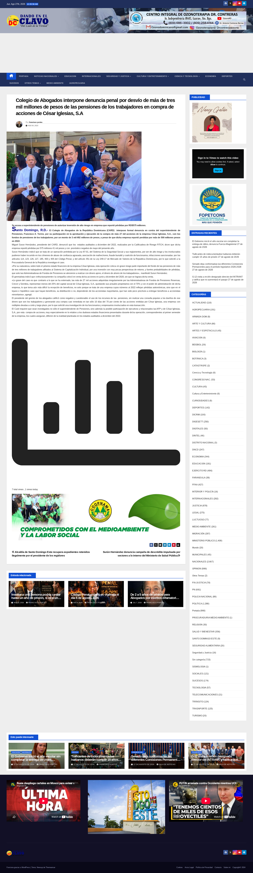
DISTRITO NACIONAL (203, 443)
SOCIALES (197, 674)
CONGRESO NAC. (201, 380)
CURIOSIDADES (200, 401)
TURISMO (197, 716)
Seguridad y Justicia (118, 76)
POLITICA (197, 604)
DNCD (195, 450)
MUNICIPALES (199, 555)
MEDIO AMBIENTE (201, 527)
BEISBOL (196, 345)
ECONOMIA (198, 457)
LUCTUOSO (198, 520)
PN (193, 590)
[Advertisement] (126, 52)
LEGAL (195, 513)
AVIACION (197, 338)
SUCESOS (197, 681)
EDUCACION (70, 76)
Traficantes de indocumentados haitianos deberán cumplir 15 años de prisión (94, 760)
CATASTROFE (199, 366)
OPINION (196, 569)
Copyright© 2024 (239, 867)
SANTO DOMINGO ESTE (204, 639)
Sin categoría (198, 660)
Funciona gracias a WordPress (19, 867)
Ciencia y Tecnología (186, 76)
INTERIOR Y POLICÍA (203, 492)
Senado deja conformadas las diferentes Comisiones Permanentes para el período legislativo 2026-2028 (155, 760)
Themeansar (50, 867)
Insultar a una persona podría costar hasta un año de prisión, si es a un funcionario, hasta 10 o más (35, 598)
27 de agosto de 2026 (24, 764)
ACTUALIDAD (199, 303)
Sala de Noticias (167, 764)
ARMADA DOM (199, 317)
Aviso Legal (189, 867)
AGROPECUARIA (201, 310)
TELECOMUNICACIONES (205, 695)
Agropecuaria (77, 83)
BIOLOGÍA (197, 352)
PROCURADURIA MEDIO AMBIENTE (210, 618)
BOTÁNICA (197, 359)
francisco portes (35, 122)
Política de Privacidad (204, 867)
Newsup (40, 867)
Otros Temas (32, 83)
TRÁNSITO (197, 702)
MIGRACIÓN (198, 534)
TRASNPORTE (199, 709)
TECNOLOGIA (199, 688)
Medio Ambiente (55, 83)
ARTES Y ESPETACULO (204, 331)
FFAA (195, 485)
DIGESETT (197, 422)
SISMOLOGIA (198, 667)
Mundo (195, 548)
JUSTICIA (197, 506)
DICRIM (196, 415)
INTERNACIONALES (202, 499)
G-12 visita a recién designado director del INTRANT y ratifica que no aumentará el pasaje (214, 760)
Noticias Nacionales (45, 76)
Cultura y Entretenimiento (152, 76)
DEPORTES (198, 408)
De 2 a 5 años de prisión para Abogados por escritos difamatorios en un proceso (154, 598)
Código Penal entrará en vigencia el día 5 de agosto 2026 (95, 596)
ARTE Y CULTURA (201, 324)
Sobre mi (227, 867)
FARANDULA (198, 478)
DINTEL (196, 436)
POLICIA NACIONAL (202, 597)
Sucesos (14, 83)
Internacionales (91, 76)
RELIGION (197, 625)
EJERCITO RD (199, 471)
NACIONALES (199, 562)
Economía (210, 76)
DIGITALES (197, 429)
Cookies (179, 867)
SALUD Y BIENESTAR (203, 632)
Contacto (218, 867)
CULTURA (197, 387)
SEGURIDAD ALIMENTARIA (206, 646)
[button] (244, 79)
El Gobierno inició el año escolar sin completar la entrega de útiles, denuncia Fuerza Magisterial (35, 760)
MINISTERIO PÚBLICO (203, 541)
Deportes (227, 76)
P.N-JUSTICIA (199, 583)
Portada (23, 76)
